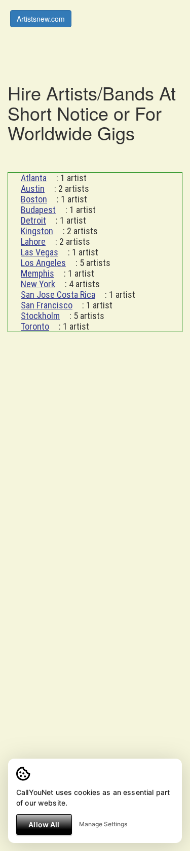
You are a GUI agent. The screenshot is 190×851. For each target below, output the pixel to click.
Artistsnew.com (41, 19)
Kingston (37, 231)
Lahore (33, 241)
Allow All (43, 824)
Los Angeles (43, 262)
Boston (34, 199)
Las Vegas (39, 252)
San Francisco (46, 305)
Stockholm (40, 315)
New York (38, 284)
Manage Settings (103, 824)
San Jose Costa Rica (58, 294)
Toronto (35, 326)
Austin (33, 188)
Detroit (33, 220)
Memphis (37, 273)
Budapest (38, 209)
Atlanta (34, 178)
